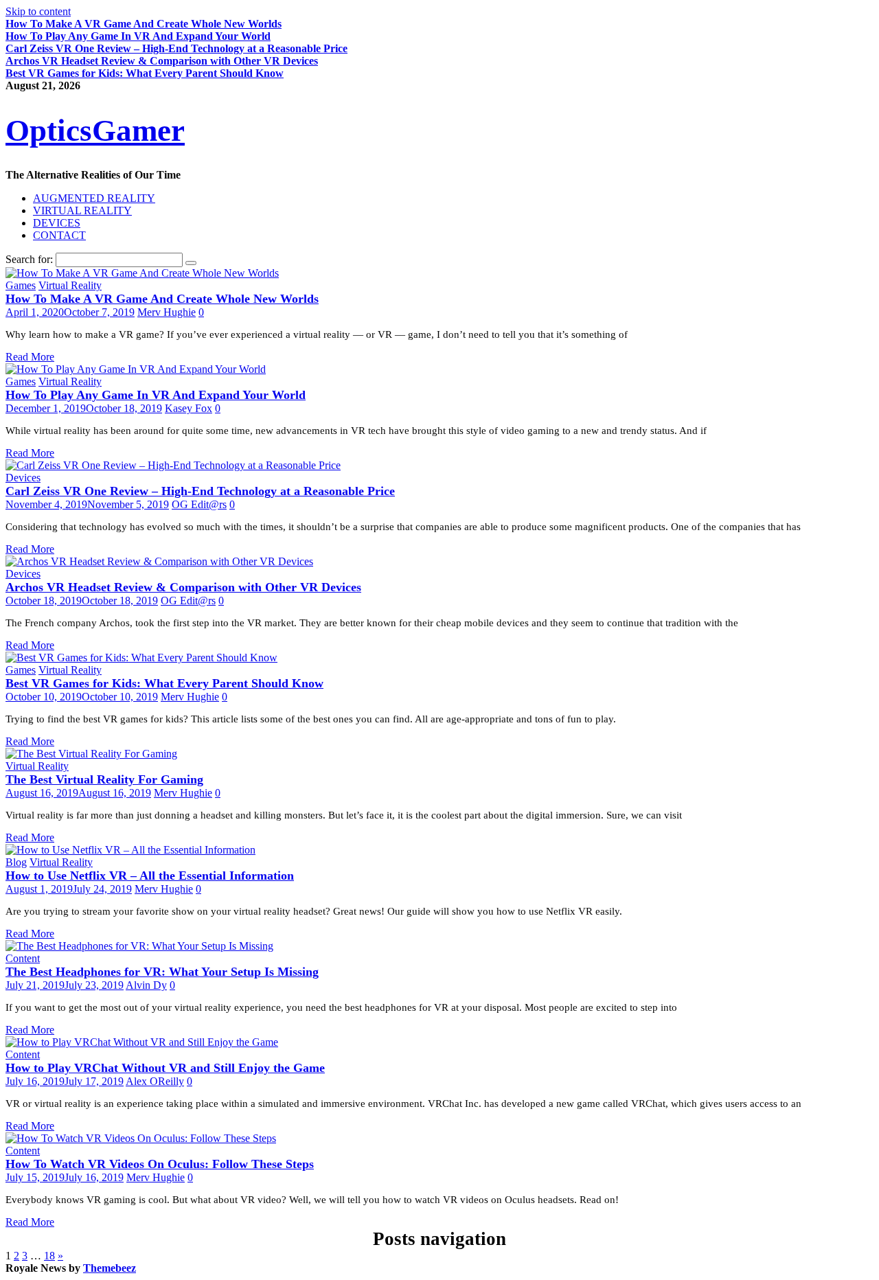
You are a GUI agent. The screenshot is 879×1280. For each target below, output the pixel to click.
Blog (16, 862)
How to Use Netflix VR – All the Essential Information (149, 875)
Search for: (29, 259)
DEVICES (56, 223)
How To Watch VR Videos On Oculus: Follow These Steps (159, 1164)
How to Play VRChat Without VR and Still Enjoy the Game (165, 1068)
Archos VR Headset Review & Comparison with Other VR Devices (161, 61)
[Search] (190, 263)
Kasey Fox (188, 408)
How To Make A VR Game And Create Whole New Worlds (143, 24)
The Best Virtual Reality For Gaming (104, 779)
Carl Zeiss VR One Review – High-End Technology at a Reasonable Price (176, 48)
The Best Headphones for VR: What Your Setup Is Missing (162, 972)
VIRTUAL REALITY (82, 210)
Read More (29, 357)
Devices (23, 477)
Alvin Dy (146, 985)
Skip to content (38, 11)
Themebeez (109, 1268)
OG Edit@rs (199, 504)
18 (49, 1255)
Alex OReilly (155, 1081)
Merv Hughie (166, 312)
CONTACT (59, 235)
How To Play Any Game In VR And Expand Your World (138, 36)
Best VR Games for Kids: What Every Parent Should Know (144, 73)
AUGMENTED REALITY (94, 198)
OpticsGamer (95, 130)
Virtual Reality (70, 285)
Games (20, 285)
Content (22, 958)
